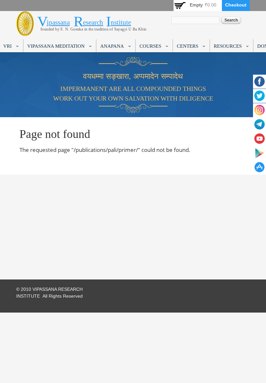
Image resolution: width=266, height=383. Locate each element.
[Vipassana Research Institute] (25, 32)
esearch (93, 22)
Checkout (236, 4)
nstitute (121, 22)
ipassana (58, 22)
